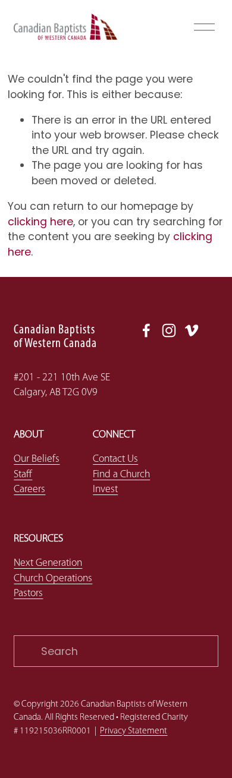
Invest (105, 489)
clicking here (40, 221)
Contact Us (115, 459)
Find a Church (121, 475)
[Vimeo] (191, 330)
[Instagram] (169, 330)
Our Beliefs (36, 459)
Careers (29, 489)
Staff (23, 475)
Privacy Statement (133, 731)
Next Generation (48, 563)
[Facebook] (146, 330)
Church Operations (53, 579)
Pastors (28, 593)
